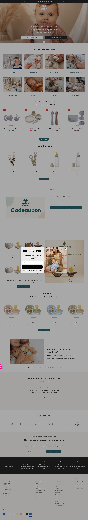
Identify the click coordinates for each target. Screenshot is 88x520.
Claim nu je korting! (32, 267)
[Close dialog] (66, 249)
